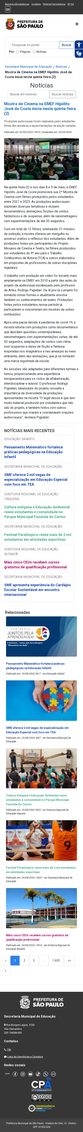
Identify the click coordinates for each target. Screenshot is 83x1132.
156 (9, 1049)
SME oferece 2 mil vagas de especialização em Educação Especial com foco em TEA (35, 479)
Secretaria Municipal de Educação (28, 67)
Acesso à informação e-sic (17, 4)
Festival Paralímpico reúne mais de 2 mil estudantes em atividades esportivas (37, 537)
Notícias (41, 51)
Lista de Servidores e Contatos (25, 1056)
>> (69, 960)
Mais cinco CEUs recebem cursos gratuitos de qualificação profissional (35, 564)
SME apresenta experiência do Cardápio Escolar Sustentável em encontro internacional (37, 590)
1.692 (56, 960)
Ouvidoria (36, 4)
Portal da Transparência (54, 4)
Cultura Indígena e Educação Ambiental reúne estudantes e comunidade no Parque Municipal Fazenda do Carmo (37, 512)
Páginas (25, 51)
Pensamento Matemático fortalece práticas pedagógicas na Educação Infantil (33, 452)
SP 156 (70, 4)
